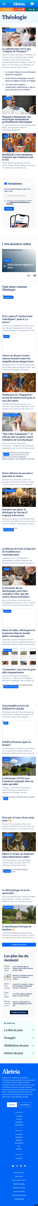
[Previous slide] (29, 275)
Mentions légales (19, 1184)
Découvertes (19, 1125)
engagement (8, 297)
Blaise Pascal (8, 907)
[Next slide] (34, 275)
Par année (19, 1158)
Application (19, 1137)
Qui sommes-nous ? (19, 1180)
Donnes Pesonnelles (19, 1195)
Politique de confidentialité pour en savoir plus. (18, 203)
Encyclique (7, 98)
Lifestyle (19, 1119)
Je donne (18, 9)
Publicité (19, 1149)
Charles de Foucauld (10, 687)
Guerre (6, 336)
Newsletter (19, 1134)
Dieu (5, 136)
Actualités (19, 1116)
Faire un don (19, 1176)
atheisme (7, 611)
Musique (7, 260)
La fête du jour (13, 1030)
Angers (6, 759)
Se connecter (24, 1105)
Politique (7, 871)
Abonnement (19, 1143)
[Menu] (6, 4)
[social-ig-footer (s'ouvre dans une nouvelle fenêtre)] (25, 1166)
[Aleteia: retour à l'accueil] (19, 4)
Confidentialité (19, 1199)
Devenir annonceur (19, 1188)
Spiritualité (19, 1122)
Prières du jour (13, 1053)
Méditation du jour (16, 1045)
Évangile (10, 1038)
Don (19, 1146)
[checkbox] (4, 200)
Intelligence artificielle (11, 415)
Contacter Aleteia (19, 1191)
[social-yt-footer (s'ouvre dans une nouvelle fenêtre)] (13, 1166)
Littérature (7, 650)
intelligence (8, 835)
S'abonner (12, 1105)
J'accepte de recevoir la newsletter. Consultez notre (19, 202)
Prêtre (6, 454)
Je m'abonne (7, 9)
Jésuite (6, 569)
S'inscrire (9, 209)
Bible (5, 376)
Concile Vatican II (9, 30)
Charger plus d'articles (19, 945)
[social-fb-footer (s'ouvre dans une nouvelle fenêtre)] (17, 1166)
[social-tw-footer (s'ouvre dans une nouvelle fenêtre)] (21, 1166)
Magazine (19, 1140)
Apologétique (8, 530)
